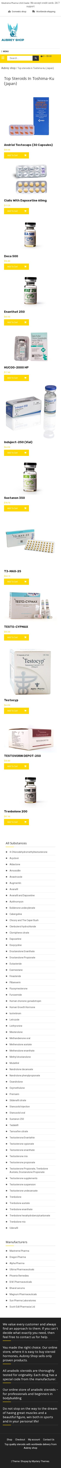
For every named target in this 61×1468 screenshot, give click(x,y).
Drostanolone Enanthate (22, 951)
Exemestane (16, 970)
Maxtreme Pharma (19, 1251)
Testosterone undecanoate (24, 1190)
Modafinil (14, 1063)
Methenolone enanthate (22, 1050)
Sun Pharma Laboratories (23, 1300)
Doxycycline (16, 945)
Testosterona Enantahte (22, 1137)
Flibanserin (15, 982)
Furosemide (16, 994)
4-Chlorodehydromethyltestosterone (28, 852)
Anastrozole (16, 877)
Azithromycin (16, 901)
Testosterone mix (19, 1156)
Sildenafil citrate (18, 1100)
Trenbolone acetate (20, 1203)
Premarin (14, 1094)
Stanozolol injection (20, 1106)
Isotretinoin (15, 1013)
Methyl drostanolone (20, 1057)
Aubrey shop (8, 68)
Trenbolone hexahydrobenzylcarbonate (30, 1215)
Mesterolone (16, 1032)
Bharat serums (17, 1288)
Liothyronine (16, 1026)
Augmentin (15, 883)
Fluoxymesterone (18, 988)
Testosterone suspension (23, 1184)
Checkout (20, 1439)
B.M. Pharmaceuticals (21, 1282)
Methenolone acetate (21, 1044)
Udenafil (14, 1228)
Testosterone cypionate (22, 1144)
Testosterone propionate (22, 1162)
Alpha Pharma (17, 1263)
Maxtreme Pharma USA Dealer (15, 3)
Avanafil (14, 889)
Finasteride (15, 976)
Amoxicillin (15, 870)
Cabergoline (16, 914)
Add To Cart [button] (12, 155)
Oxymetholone (17, 1088)
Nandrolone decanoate (21, 1069)
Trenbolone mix (18, 1221)
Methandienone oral (20, 1038)
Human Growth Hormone (22, 1007)
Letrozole (14, 1019)
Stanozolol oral (17, 1112)
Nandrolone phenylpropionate (25, 1075)
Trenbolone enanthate (21, 1209)
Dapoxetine (15, 939)
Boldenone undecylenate (22, 908)
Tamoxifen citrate (19, 1131)
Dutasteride (16, 963)
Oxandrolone (16, 1081)
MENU (6, 51)
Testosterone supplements (23, 1178)
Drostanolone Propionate (22, 957)
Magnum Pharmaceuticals (23, 1294)
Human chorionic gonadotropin (25, 1001)
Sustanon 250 (17, 1119)
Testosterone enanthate (22, 1150)
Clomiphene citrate (19, 932)
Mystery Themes (40, 1461)
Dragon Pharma (18, 1257)
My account (34, 1439)
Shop (9, 1439)
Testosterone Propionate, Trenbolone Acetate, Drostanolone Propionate (29, 1170)
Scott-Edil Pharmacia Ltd (22, 1306)
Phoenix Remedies (19, 1275)
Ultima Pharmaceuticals (22, 1269)
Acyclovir (14, 858)
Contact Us (48, 1439)
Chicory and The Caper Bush (24, 920)
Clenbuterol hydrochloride (23, 926)
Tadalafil (14, 1125)
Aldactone (15, 864)
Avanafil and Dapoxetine (22, 895)
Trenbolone (15, 1197)
